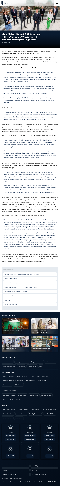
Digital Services (34, 409)
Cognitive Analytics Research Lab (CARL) (15, 291)
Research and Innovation (11, 295)
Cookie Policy (35, 470)
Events (17, 399)
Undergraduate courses (21, 361)
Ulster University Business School (41, 348)
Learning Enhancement (35, 413)
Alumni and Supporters (8, 409)
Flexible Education (20, 413)
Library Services (6, 384)
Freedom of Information (9, 474)
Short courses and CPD (8, 365)
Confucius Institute (22, 409)
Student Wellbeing (7, 417)
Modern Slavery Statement (38, 474)
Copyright (5, 470)
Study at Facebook (30, 435)
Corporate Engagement (10, 303)
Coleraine (11, 376)
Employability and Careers (48, 409)
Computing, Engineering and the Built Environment (39, 331)
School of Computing (10, 282)
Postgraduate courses (36, 361)
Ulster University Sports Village (39, 376)
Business (6, 299)
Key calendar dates (46, 395)
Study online (21, 365)
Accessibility (34, 466)
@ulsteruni (49, 455)
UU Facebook (30, 439)
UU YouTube (49, 439)
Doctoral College (31, 365)
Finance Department (8, 413)
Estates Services (18, 384)
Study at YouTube (49, 435)
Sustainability (18, 417)
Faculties (5, 399)
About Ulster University (9, 395)
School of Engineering (10, 278)
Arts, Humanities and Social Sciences (12, 330)
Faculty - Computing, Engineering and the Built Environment (21, 273)
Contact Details (22, 395)
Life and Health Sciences (9, 348)
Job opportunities (33, 395)
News (11, 399)
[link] (15, 326)
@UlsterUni (9, 439)
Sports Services (41, 380)
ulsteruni (30, 456)
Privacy (5, 466)
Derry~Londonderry (22, 376)
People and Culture (49, 413)
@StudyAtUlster (10, 435)
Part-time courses (50, 361)
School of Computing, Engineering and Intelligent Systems (21, 286)
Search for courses (8, 362)
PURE (40, 366)
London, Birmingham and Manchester (13, 380)
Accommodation (30, 380)
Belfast (4, 376)
